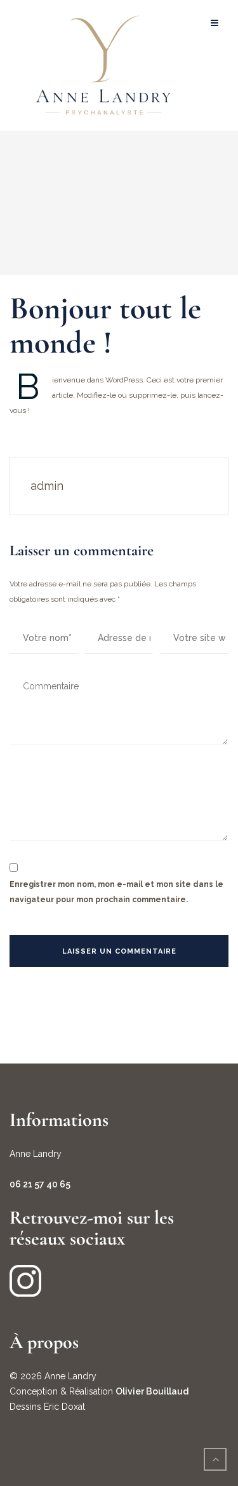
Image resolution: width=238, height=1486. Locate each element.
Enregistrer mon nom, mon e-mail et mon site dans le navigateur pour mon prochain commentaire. (116, 892)
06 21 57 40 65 (40, 1184)
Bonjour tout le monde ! (105, 325)
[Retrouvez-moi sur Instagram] (25, 1280)
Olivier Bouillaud (152, 1391)
